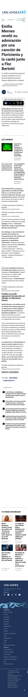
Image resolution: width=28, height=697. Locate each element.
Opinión (6, 631)
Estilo (5, 635)
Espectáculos (10, 19)
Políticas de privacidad (10, 659)
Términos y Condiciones (10, 657)
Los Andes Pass (8, 650)
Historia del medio (9, 664)
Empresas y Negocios (9, 633)
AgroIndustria (7, 638)
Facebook (5, 595)
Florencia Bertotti (8, 380)
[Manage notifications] (24, 690)
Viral (5, 643)
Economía (6, 617)
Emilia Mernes (13, 378)
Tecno (5, 640)
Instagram (8, 595)
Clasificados (7, 654)
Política (6, 614)
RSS (5, 661)
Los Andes (3, 19)
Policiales (6, 621)
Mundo (6, 628)
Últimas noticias (8, 612)
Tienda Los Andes (9, 652)
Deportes (6, 624)
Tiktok (12, 595)
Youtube (19, 595)
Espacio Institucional (9, 645)
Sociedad (6, 619)
